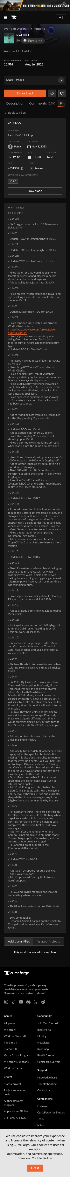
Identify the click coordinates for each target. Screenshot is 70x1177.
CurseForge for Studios (51, 1112)
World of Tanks (13, 1068)
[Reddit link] (43, 1002)
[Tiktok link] (13, 1002)
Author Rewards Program (13, 1103)
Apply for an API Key (16, 1111)
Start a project (12, 1084)
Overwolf (42, 1106)
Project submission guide (15, 1092)
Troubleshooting (47, 1084)
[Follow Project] (62, 93)
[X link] (35, 1002)
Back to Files (17, 112)
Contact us (43, 1090)
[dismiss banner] (63, 4)
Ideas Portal (44, 1030)
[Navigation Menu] (6, 17)
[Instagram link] (6, 1002)
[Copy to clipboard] (22, 168)
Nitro (40, 1125)
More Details (15, 80)
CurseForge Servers (48, 1062)
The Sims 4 (10, 1042)
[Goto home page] (14, 17)
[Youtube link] (21, 1002)
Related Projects (48, 941)
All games (9, 1023)
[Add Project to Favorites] (52, 93)
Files (63, 103)
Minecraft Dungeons (16, 1062)
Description (15, 103)
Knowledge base (47, 1077)
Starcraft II (10, 1049)
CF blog (41, 1036)
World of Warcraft (16, 29)
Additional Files (19, 941)
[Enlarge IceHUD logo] (9, 38)
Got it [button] (35, 1168)
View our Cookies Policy (35, 1158)
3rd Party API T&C (15, 1118)
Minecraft (10, 1030)
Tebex (40, 1119)
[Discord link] (28, 1002)
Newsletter (43, 1042)
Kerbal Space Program (17, 1055)
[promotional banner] (35, 5)
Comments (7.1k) (42, 103)
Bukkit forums (45, 1055)
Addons (39, 29)
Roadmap (43, 1049)
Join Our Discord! (48, 1023)
